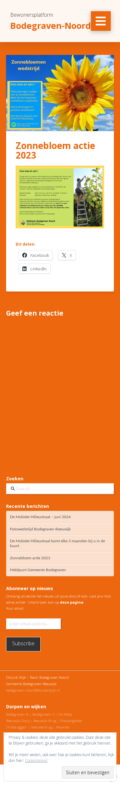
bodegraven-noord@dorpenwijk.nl (33, 690)
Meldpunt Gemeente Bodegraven (38, 570)
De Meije (65, 714)
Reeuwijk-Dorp (17, 720)
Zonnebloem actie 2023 (30, 558)
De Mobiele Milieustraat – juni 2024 (40, 517)
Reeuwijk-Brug (44, 720)
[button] (101, 21)
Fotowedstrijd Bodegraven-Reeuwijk (40, 529)
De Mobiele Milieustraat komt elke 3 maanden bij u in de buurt (57, 543)
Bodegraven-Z (43, 714)
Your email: (15, 608)
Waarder (63, 727)
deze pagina (72, 602)
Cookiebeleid (36, 760)
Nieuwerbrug (41, 727)
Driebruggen (16, 727)
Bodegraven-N (17, 714)
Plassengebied (71, 720)
